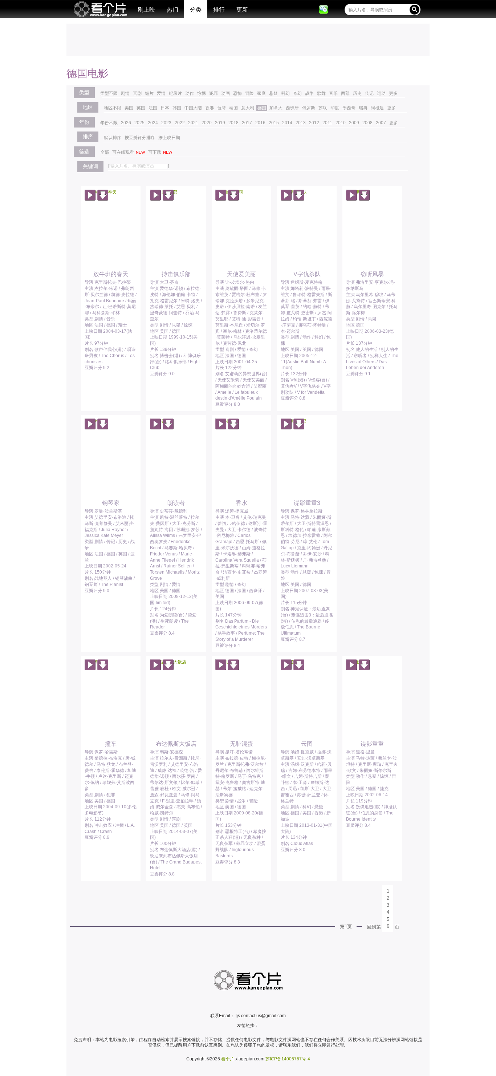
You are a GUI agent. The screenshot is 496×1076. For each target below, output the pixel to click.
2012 (314, 122)
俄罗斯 (308, 107)
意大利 (247, 107)
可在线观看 (128, 152)
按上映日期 (169, 137)
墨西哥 (348, 107)
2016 (260, 122)
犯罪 (213, 93)
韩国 (176, 107)
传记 (369, 93)
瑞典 (363, 107)
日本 (164, 107)
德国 (261, 107)
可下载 (160, 152)
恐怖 (237, 93)
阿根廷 (377, 107)
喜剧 (137, 93)
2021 (193, 122)
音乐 (333, 93)
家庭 (261, 93)
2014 (287, 122)
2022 (180, 122)
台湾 (221, 107)
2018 (233, 122)
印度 (334, 107)
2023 (166, 122)
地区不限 (112, 107)
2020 (207, 122)
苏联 (322, 107)
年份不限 (109, 122)
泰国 (233, 107)
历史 (357, 93)
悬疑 (273, 93)
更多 (393, 93)
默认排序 (112, 137)
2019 (220, 122)
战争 (309, 93)
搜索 (414, 9)
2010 (341, 122)
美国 (129, 107)
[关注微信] (323, 9)
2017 (247, 122)
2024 (153, 122)
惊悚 (201, 93)
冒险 (249, 93)
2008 (367, 122)
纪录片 (175, 93)
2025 (139, 122)
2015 (274, 122)
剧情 (125, 93)
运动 (381, 93)
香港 (209, 107)
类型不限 (109, 93)
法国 (153, 107)
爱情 (161, 93)
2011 (327, 122)
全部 (104, 152)
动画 (225, 93)
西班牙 (292, 107)
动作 (189, 93)
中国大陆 (193, 107)
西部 (345, 93)
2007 (381, 122)
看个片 (100, 9)
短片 (149, 93)
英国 (141, 107)
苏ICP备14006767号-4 (287, 1058)
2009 (354, 122)
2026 (126, 122)
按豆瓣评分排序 (140, 137)
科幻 (285, 93)
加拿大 (275, 107)
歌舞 (321, 93)
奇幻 (297, 93)
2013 (301, 122)
